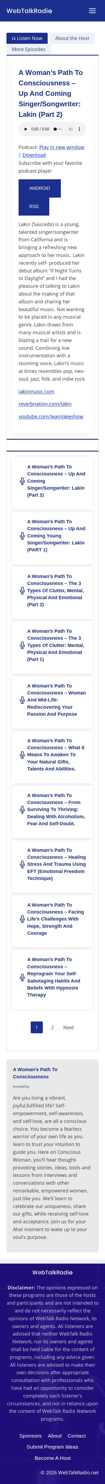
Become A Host (53, 1458)
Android (39, 188)
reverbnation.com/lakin (45, 404)
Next (68, 1027)
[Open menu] (92, 10)
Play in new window (61, 147)
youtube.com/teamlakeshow (51, 416)
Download (34, 155)
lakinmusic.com (36, 391)
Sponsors (30, 1436)
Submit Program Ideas (52, 1447)
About (55, 1436)
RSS (33, 206)
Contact (77, 1436)
